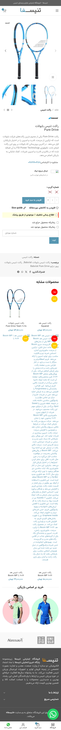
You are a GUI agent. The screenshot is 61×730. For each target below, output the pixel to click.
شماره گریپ (53, 187)
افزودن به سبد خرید (33, 200)
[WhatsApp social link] (22, 272)
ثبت (54, 240)
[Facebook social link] (30, 272)
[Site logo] (30, 10)
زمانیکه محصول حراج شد (44, 222)
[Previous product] (12, 110)
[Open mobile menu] (57, 10)
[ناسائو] (15, 640)
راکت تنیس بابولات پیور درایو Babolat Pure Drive (31, 264)
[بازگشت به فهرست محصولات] (8, 110)
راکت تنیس (46, 110)
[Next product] (4, 110)
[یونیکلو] (45, 640)
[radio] (57, 192)
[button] (55, 51)
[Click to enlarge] (52, 77)
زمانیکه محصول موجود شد (43, 227)
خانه (57, 110)
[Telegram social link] (18, 272)
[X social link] (26, 272)
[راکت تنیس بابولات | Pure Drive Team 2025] (16, 303)
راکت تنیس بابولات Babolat (37, 262)
